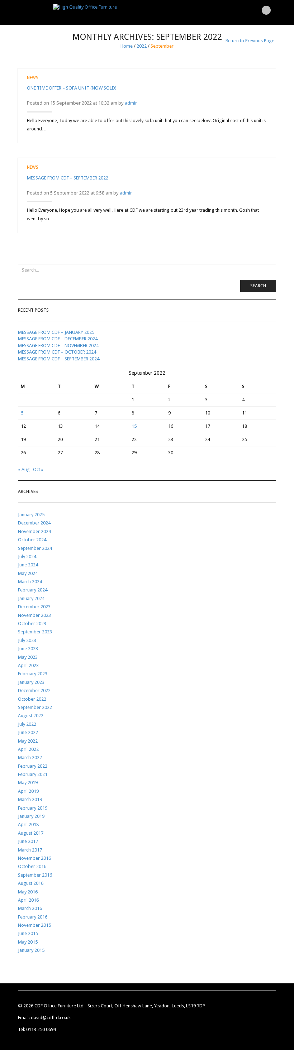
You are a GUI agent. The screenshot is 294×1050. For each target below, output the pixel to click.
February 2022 (32, 766)
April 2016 (28, 900)
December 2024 (34, 523)
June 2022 (28, 732)
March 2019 (30, 799)
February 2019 (32, 808)
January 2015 (31, 950)
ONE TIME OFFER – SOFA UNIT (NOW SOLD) (72, 88)
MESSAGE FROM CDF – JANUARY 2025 (56, 332)
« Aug (24, 469)
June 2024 (28, 564)
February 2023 (32, 673)
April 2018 (28, 824)
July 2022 (27, 724)
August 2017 (30, 833)
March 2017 (30, 850)
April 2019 (28, 791)
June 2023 (28, 648)
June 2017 (28, 841)
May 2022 (28, 741)
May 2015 (28, 942)
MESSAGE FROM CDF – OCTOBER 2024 (57, 352)
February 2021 (32, 774)
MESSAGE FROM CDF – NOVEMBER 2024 (58, 345)
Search (258, 285)
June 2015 (28, 933)
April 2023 (28, 665)
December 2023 (34, 606)
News (32, 77)
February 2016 (32, 917)
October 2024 (32, 539)
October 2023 (32, 623)
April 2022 (28, 749)
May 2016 (28, 892)
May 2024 (28, 573)
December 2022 (34, 690)
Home (126, 46)
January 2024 (31, 598)
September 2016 (35, 875)
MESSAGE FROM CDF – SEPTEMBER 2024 (58, 358)
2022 (142, 46)
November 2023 (34, 615)
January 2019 (31, 816)
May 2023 (28, 657)
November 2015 (34, 925)
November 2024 (34, 531)
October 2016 (32, 866)
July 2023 (27, 640)
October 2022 (32, 699)
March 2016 (30, 908)
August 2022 (30, 715)
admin (131, 103)
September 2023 (35, 631)
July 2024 (27, 556)
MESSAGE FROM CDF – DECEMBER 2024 (58, 338)
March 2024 (30, 581)
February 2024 (32, 590)
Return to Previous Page (250, 40)
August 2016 (30, 883)
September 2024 (35, 548)
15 (134, 426)
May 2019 (28, 782)
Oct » (38, 469)
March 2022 (30, 757)
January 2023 (31, 682)
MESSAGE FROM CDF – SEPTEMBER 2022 (67, 178)
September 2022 (35, 707)
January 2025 (31, 514)
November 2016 (34, 858)
